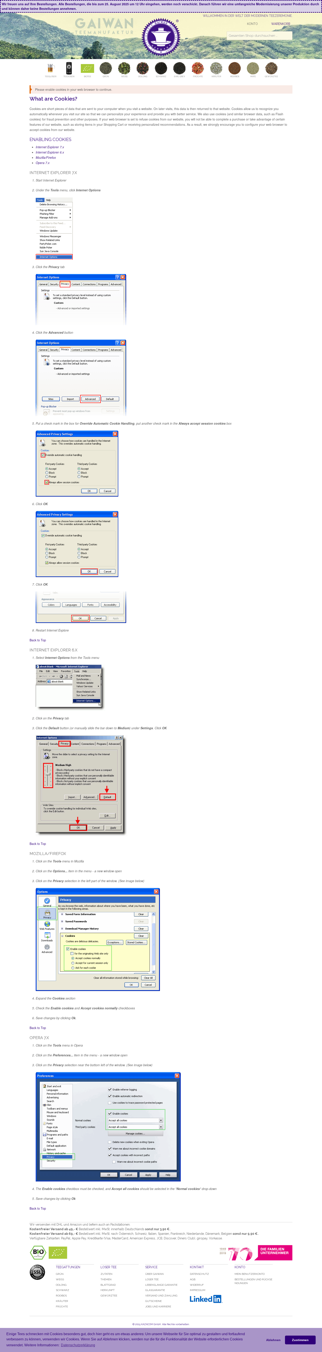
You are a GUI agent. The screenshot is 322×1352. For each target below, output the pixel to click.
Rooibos (61, 1295)
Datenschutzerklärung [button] (78, 1345)
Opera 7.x (43, 162)
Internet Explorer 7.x (50, 147)
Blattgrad (108, 1284)
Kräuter (62, 1301)
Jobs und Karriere (158, 1306)
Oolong (61, 1284)
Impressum (197, 1290)
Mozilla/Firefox (46, 157)
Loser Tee (152, 1279)
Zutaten (106, 1273)
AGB (192, 1279)
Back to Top (38, 640)
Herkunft (108, 1290)
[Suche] (288, 35)
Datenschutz (199, 1273)
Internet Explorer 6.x (50, 152)
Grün (60, 1273)
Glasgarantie (155, 1290)
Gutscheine (153, 1301)
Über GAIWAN (154, 1273)
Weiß (60, 1279)
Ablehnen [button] (273, 1340)
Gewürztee (109, 1295)
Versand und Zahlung (161, 1295)
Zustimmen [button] (300, 1340)
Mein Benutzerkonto (250, 1273)
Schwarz (62, 1290)
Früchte (62, 1306)
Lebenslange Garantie (161, 1284)
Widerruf (197, 1284)
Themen (106, 1279)
